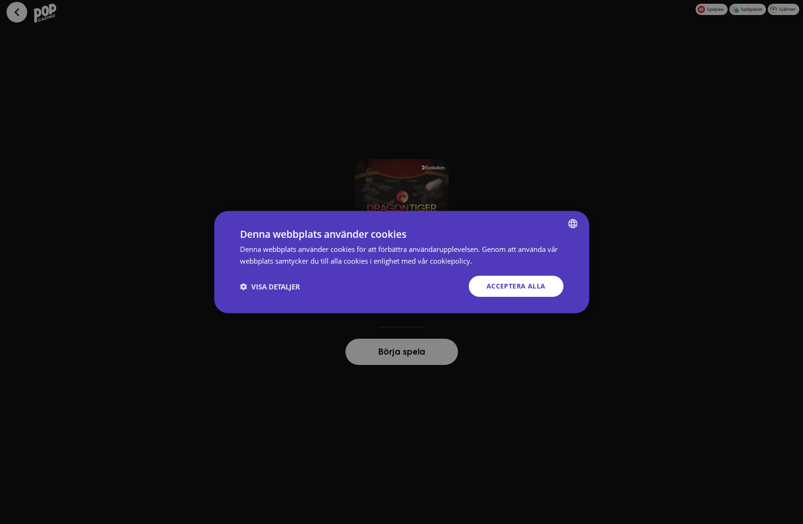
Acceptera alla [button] (516, 285)
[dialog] (401, 262)
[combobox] (573, 223)
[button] (270, 286)
